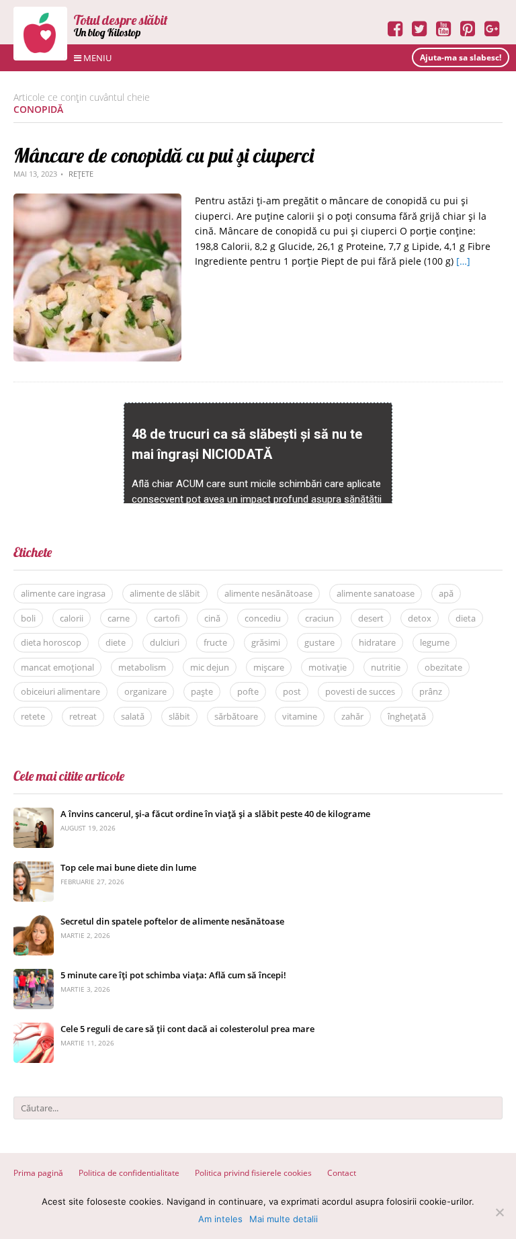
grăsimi (265, 642)
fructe (215, 642)
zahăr (352, 716)
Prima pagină (38, 1173)
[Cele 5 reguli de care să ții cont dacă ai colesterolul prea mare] (33, 1029)
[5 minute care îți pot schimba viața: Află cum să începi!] (33, 976)
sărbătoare (236, 716)
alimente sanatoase (376, 593)
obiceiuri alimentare (60, 691)
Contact (341, 1173)
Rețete (81, 174)
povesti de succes (360, 691)
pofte (248, 691)
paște (202, 691)
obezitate (443, 667)
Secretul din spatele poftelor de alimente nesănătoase (172, 921)
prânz (430, 691)
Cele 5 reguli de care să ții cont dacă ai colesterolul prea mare (187, 1029)
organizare (145, 691)
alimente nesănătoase (268, 593)
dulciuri (164, 642)
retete (33, 716)
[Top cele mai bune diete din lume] (33, 868)
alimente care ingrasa (63, 593)
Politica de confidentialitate (129, 1173)
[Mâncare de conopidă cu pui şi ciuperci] (97, 200)
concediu (263, 618)
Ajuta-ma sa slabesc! (460, 57)
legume (434, 642)
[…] (463, 261)
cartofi (167, 618)
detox (419, 618)
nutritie (385, 667)
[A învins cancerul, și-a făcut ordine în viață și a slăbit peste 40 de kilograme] (33, 814)
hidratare (377, 642)
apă (446, 593)
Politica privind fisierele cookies (253, 1173)
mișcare (268, 667)
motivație (327, 667)
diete (115, 642)
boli (28, 618)
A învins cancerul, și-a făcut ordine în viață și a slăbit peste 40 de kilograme (215, 814)
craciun (319, 618)
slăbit (179, 716)
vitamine (299, 716)
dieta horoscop (51, 642)
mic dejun (209, 667)
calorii (71, 618)
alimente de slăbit (165, 593)
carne (119, 618)
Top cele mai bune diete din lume (128, 867)
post (292, 691)
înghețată (407, 716)
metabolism (142, 667)
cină (212, 618)
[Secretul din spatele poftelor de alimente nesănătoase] (33, 922)
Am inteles (220, 1218)
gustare (319, 642)
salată (132, 716)
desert (371, 618)
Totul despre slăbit (121, 19)
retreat (83, 716)
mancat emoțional (57, 667)
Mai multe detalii (283, 1218)
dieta (466, 618)
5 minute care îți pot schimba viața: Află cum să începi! (173, 975)
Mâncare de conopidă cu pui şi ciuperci (163, 155)
